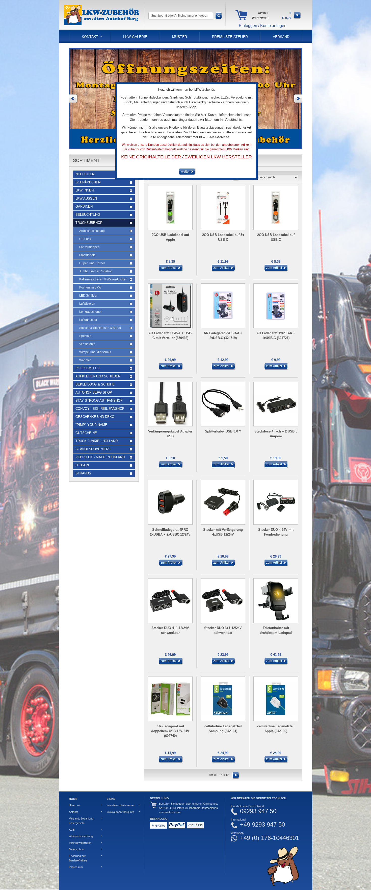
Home (73, 798)
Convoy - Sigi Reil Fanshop (99, 409)
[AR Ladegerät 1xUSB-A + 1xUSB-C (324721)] (276, 369)
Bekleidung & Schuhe (95, 384)
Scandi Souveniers (93, 449)
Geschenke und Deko (94, 417)
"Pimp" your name (91, 425)
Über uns (74, 805)
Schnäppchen (87, 182)
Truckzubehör (88, 223)
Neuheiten (84, 174)
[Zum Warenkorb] (297, 18)
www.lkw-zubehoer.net (120, 805)
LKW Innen (84, 190)
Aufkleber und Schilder (97, 376)
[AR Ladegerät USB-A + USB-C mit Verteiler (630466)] (170, 369)
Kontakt (90, 37)
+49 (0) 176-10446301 (269, 838)
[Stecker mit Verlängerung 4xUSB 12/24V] (223, 565)
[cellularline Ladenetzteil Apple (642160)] (276, 762)
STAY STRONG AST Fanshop (99, 400)
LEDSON (82, 465)
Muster (179, 37)
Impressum (76, 867)
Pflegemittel (87, 368)
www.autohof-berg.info (120, 811)
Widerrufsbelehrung (81, 836)
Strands (83, 473)
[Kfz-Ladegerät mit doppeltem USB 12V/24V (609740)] (170, 762)
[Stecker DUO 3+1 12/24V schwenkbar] (223, 663)
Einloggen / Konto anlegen (262, 25)
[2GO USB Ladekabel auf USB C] (276, 270)
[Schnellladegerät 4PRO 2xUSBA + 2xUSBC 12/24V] (170, 565)
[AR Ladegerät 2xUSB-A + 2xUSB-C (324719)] (223, 369)
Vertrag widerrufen (80, 842)
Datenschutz (77, 849)
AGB (72, 829)
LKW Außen (86, 198)
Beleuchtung (87, 215)
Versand (281, 37)
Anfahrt (73, 811)
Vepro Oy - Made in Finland (100, 457)
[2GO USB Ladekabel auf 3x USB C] (223, 270)
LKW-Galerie (135, 37)
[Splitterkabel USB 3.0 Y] (223, 467)
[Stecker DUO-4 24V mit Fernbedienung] (276, 565)
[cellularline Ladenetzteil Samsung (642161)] (223, 762)
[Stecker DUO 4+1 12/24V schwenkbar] (170, 663)
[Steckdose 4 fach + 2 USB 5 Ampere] (276, 467)
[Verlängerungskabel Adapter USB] (170, 467)
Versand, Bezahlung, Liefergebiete (81, 821)
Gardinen (84, 206)
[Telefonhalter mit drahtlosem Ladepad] (276, 663)
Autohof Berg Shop (93, 392)
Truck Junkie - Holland (96, 441)
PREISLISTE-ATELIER (230, 37)
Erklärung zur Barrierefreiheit (78, 858)
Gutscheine (86, 433)
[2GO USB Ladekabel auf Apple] (170, 270)
